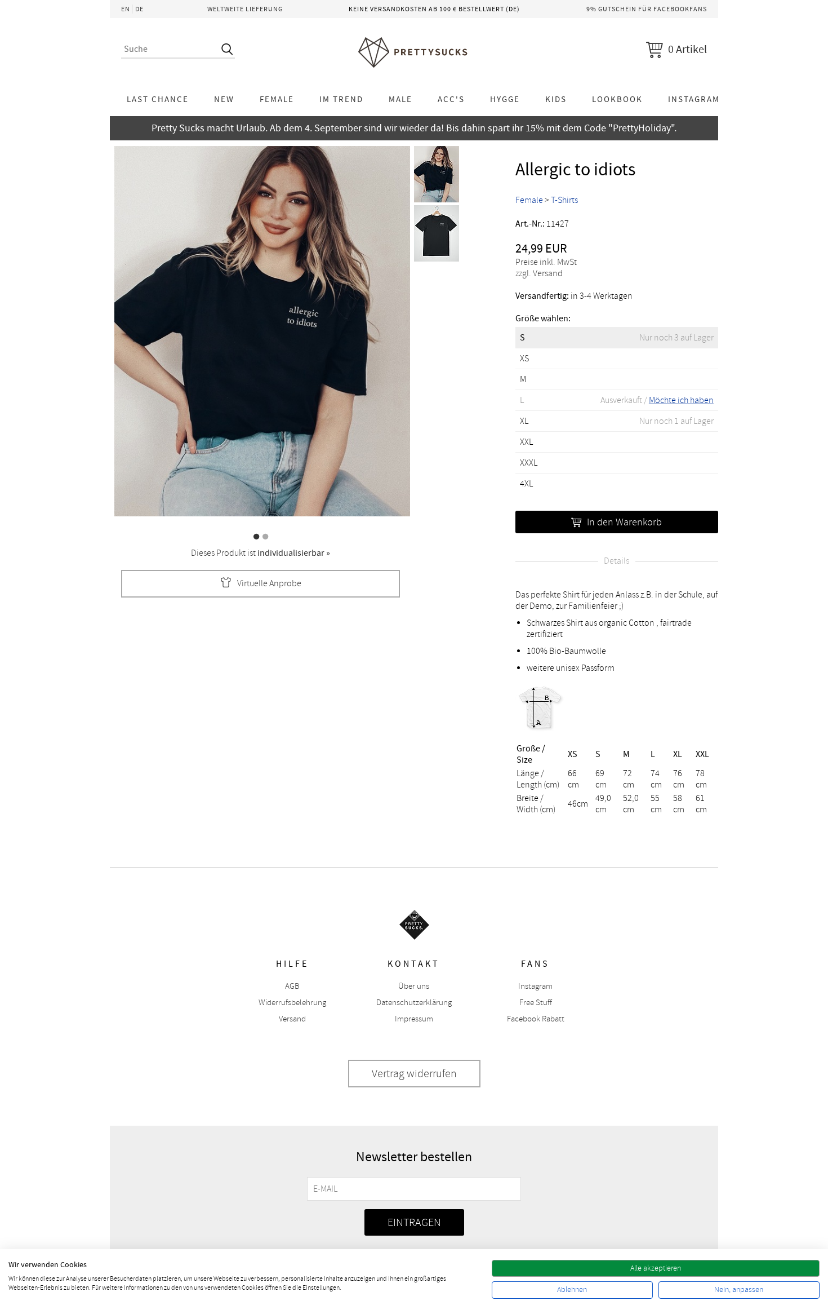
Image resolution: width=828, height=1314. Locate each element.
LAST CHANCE (158, 99)
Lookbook (617, 99)
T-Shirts (564, 200)
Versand (292, 1019)
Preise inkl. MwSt (546, 262)
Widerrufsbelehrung (292, 1002)
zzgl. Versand (539, 273)
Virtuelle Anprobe (269, 583)
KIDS (556, 99)
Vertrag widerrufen (414, 1074)
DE (139, 9)
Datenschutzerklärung (414, 1002)
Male (400, 99)
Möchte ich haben (681, 400)
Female (277, 99)
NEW (224, 99)
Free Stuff (535, 1002)
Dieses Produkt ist (260, 553)
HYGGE (505, 99)
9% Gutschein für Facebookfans (646, 9)
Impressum (414, 1019)
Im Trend (341, 99)
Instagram (694, 99)
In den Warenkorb (624, 522)
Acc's (451, 99)
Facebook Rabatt (535, 1019)
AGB (292, 986)
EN (125, 9)
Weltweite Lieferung (245, 9)
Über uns (413, 986)
